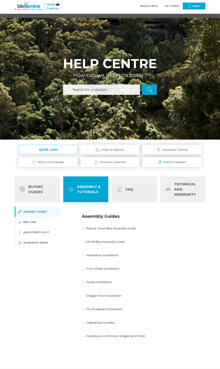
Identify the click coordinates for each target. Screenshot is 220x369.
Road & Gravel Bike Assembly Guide (110, 228)
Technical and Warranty (185, 189)
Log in (195, 5)
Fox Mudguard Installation (104, 309)
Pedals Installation (98, 282)
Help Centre (52, 6)
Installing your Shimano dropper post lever (115, 336)
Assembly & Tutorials (89, 189)
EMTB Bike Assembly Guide (105, 242)
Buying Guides (35, 189)
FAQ (129, 189)
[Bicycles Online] (29, 6)
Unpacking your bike (100, 322)
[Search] (149, 90)
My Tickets (172, 5)
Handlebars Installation (101, 255)
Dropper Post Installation (103, 295)
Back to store (149, 5)
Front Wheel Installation (102, 269)
